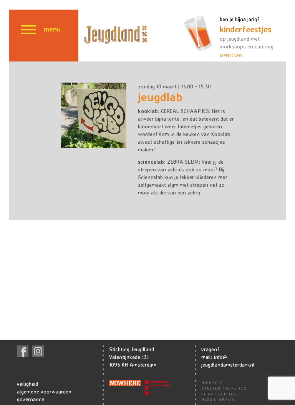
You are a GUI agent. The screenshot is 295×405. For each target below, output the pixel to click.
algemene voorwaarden (44, 391)
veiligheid (27, 383)
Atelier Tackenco (224, 388)
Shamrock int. (220, 394)
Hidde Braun (218, 399)
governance (30, 399)
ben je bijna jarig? (246, 37)
